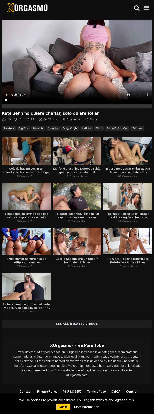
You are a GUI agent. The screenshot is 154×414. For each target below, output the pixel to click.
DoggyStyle (70, 128)
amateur (9, 128)
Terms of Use (96, 391)
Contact (25, 391)
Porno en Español (117, 128)
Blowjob (38, 128)
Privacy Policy (47, 391)
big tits (23, 128)
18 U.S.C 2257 (72, 391)
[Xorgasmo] (27, 8)
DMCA (115, 391)
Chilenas (53, 128)
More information (86, 407)
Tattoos (137, 128)
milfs (99, 128)
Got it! (63, 407)
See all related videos (77, 323)
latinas (86, 128)
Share (93, 119)
